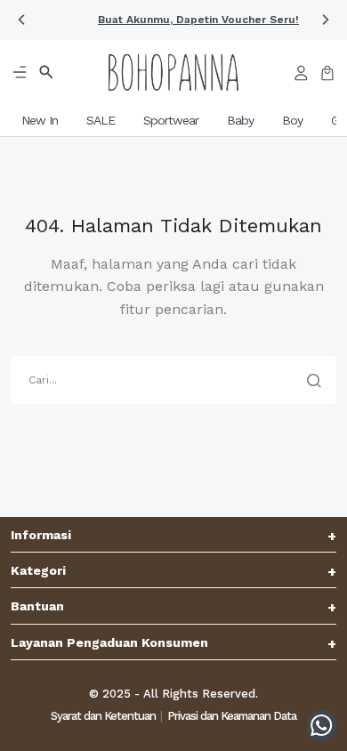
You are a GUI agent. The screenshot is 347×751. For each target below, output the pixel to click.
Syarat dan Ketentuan (103, 716)
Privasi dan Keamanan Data (231, 716)
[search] (173, 380)
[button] (21, 20)
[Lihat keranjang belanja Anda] (327, 72)
